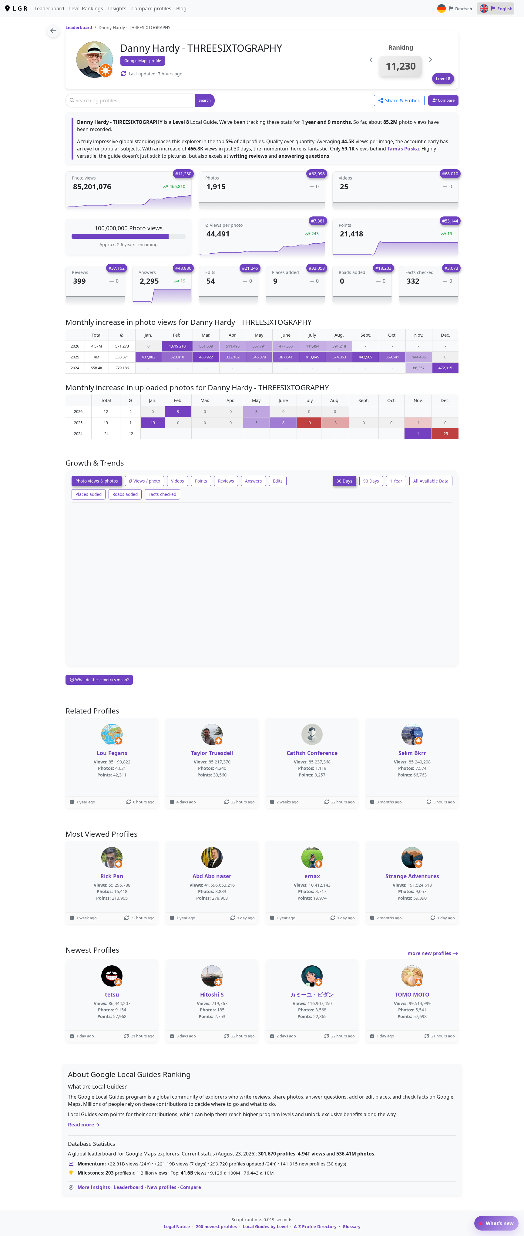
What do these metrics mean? (101, 679)
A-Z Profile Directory (315, 1226)
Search (205, 100)
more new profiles (430, 953)
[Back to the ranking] (53, 30)
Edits (278, 481)
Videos (177, 481)
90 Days (371, 481)
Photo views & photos (97, 481)
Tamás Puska (403, 148)
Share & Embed (402, 100)
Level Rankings (86, 8)
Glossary (352, 1226)
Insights (117, 8)
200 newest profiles (216, 1226)
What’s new (499, 1223)
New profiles (161, 1187)
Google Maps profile (142, 60)
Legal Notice (177, 1226)
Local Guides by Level (265, 1226)
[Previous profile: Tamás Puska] (371, 59)
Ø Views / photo (144, 481)
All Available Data (430, 481)
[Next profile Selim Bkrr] (430, 59)
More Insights (94, 1187)
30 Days (344, 481)
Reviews (226, 481)
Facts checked (162, 494)
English (504, 9)
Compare (190, 1187)
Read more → (84, 1124)
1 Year (396, 481)
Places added (89, 494)
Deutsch (463, 9)
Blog (181, 8)
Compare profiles (151, 8)
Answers (253, 481)
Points (201, 481)
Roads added (125, 494)
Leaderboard (49, 8)
